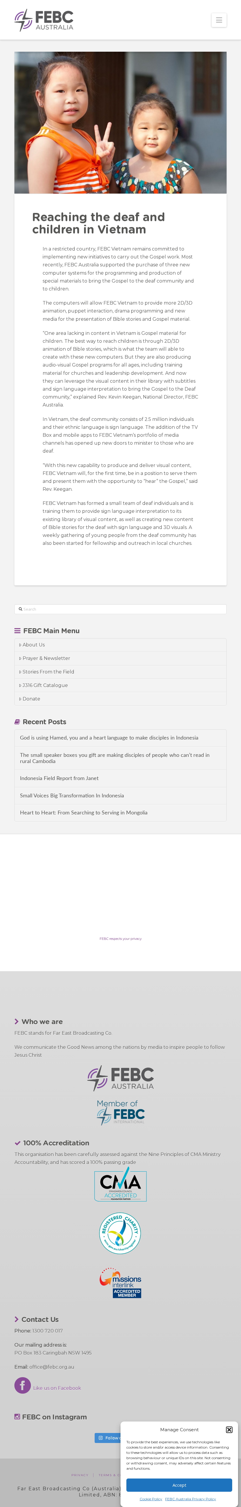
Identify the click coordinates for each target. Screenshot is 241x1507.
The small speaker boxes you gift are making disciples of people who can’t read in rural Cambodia (115, 758)
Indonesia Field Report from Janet (59, 778)
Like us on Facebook (56, 1388)
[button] (229, 1430)
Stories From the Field (48, 672)
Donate (31, 699)
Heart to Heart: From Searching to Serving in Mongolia (84, 812)
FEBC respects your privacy (121, 939)
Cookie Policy (151, 1499)
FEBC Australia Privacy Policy (190, 1499)
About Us (34, 645)
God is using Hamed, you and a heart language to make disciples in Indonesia (109, 737)
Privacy (80, 1475)
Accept (179, 1485)
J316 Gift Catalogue (45, 685)
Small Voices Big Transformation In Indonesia (72, 795)
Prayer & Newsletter (46, 658)
